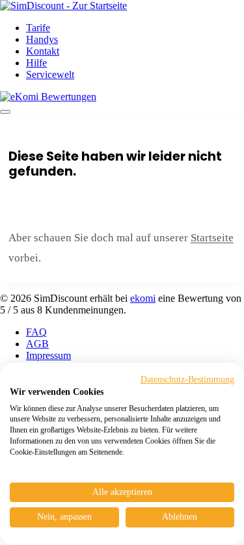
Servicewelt (50, 74)
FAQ (36, 332)
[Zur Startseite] (63, 5)
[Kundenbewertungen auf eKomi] (48, 96)
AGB (37, 343)
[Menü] (5, 112)
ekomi (143, 298)
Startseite (212, 238)
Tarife (38, 27)
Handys (42, 39)
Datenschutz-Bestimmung (187, 379)
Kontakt (42, 51)
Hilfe (36, 62)
